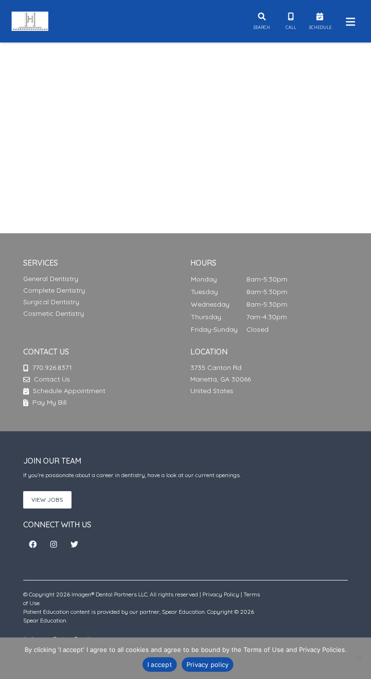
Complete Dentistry (54, 290)
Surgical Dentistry (51, 301)
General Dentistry (50, 278)
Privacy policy (207, 664)
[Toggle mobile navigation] (348, 21)
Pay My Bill (48, 402)
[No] (359, 658)
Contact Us (52, 379)
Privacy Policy (220, 594)
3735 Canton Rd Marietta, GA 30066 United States (220, 379)
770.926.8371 (52, 367)
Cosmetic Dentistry (53, 313)
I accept (159, 664)
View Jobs (47, 499)
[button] (33, 544)
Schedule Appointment (68, 390)
